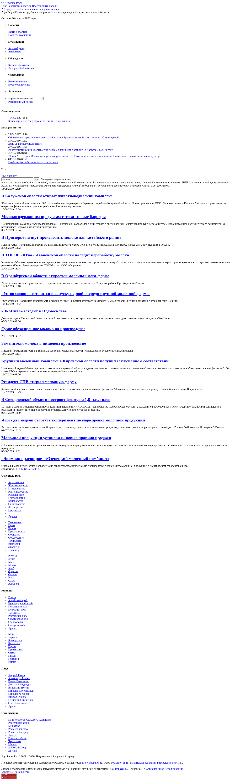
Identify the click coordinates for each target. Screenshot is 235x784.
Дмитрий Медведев (19, 684)
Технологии (15, 540)
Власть (12, 528)
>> (39, 468)
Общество (14, 534)
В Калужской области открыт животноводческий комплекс (57, 196)
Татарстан (14, 612)
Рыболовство (16, 494)
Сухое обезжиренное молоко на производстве (43, 328)
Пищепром (14, 510)
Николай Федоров (19, 693)
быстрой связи (120, 762)
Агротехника (16, 482)
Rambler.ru (23, 771)
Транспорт (14, 550)
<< (16, 468)
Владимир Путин (18, 687)
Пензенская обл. (17, 606)
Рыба (11, 577)
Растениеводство (18, 491)
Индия (12, 661)
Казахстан (14, 643)
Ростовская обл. (17, 615)
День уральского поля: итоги (25, 143)
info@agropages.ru (92, 762)
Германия (13, 658)
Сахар (11, 580)
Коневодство (15, 500)
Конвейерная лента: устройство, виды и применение (39, 121)
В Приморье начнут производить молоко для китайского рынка (61, 237)
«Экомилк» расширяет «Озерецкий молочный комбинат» (55, 458)
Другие (12, 516)
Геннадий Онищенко (20, 699)
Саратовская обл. (18, 618)
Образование (16, 537)
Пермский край (17, 609)
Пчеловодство (16, 497)
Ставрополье (15, 622)
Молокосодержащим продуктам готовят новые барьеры (53, 216)
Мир (11, 634)
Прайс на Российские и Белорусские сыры (33, 162)
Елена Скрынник (18, 681)
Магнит (12, 744)
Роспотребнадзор (18, 732)
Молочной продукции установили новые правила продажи (56, 438)
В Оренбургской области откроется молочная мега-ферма (55, 276)
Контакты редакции (144, 762)
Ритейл (12, 555)
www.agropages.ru (11, 2)
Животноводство (18, 485)
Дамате (12, 735)
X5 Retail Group (17, 747)
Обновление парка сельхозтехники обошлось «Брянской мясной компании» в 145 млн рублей (63, 137)
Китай (12, 655)
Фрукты (13, 571)
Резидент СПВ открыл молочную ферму (39, 382)
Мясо (11, 562)
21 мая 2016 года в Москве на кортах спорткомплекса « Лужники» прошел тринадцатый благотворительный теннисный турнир (83, 156)
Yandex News (9, 771)
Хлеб (11, 568)
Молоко (12, 565)
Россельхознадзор (18, 722)
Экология (13, 546)
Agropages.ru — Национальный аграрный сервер (30, 9)
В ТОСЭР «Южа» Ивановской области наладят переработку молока (65, 255)
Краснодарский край (20, 603)
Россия (12, 597)
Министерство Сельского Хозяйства (29, 719)
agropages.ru (120, 768)
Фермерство (15, 507)
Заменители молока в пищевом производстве (43, 343)
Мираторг (14, 725)
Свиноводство (16, 504)
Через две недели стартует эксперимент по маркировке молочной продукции (73, 420)
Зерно (11, 558)
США (11, 652)
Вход (4, 5)
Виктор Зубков (17, 696)
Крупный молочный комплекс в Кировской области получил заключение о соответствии (85, 361)
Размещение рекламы (169, 762)
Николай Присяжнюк (21, 690)
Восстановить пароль (44, 5)
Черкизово (14, 741)
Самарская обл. (17, 625)
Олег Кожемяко (17, 703)
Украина (13, 637)
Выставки (14, 543)
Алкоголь (13, 583)
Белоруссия (15, 640)
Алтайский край (18, 600)
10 (31, 468)
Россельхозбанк (17, 738)
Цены (11, 525)
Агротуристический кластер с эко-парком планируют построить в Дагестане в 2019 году (60, 149)
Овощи (12, 574)
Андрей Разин (16, 675)
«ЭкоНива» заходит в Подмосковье (34, 311)
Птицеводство (16, 488)
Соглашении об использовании (164, 768)
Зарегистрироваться (19, 5)
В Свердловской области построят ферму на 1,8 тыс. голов (55, 399)
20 (34, 468)
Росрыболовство (18, 728)
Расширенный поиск (20, 101)
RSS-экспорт (9, 175)
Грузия (12, 646)
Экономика (15, 522)
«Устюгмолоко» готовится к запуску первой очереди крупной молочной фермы (75, 293)
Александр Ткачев (19, 678)
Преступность (16, 531)
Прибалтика (15, 649)
